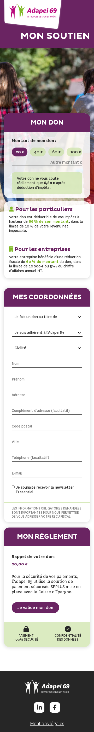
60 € (56, 152)
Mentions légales (47, 724)
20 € (20, 152)
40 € (38, 152)
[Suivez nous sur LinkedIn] (39, 707)
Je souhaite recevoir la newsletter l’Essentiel (45, 489)
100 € (75, 152)
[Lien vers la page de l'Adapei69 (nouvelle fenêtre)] (47, 687)
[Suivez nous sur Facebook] (55, 707)
